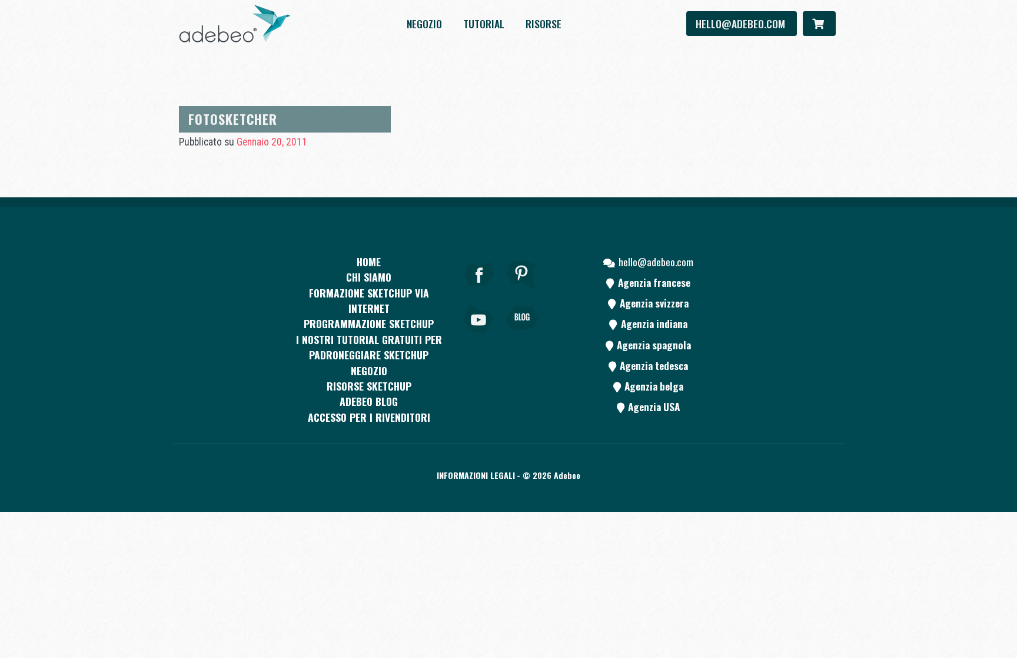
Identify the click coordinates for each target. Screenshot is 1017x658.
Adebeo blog (369, 401)
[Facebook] (479, 290)
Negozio (424, 23)
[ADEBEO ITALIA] (235, 23)
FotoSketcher (232, 118)
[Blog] (522, 334)
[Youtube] (479, 334)
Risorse (543, 23)
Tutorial (483, 23)
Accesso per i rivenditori (369, 417)
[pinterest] (522, 290)
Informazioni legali (476, 475)
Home (369, 261)
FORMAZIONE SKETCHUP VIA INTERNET (369, 300)
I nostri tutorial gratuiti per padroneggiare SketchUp (369, 347)
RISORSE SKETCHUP (369, 386)
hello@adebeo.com (741, 23)
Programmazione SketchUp (369, 323)
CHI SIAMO (368, 277)
